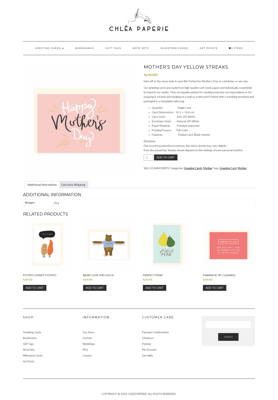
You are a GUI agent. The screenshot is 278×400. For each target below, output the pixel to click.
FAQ (85, 349)
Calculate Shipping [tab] (73, 184)
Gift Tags (113, 48)
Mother (207, 168)
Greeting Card (228, 168)
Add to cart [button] (35, 287)
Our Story (88, 332)
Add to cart (166, 157)
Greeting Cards (48, 48)
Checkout (147, 338)
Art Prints (209, 48)
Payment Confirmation (155, 332)
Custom (87, 338)
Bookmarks (84, 48)
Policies (146, 344)
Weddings (89, 344)
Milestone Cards (174, 48)
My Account (149, 349)
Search (228, 337)
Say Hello (147, 355)
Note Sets (141, 48)
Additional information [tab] (42, 184)
